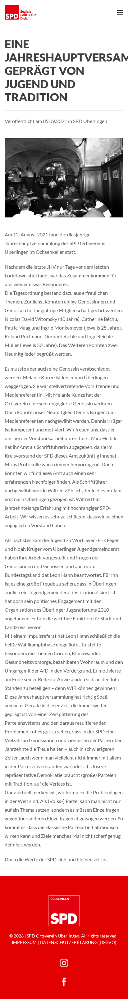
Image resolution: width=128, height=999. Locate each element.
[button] (120, 12)
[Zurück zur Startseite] (20, 12)
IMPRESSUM (24, 942)
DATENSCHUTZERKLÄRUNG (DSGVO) (78, 942)
